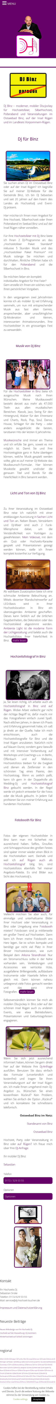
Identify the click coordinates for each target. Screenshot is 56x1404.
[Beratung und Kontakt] (28, 1214)
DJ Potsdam (10, 1362)
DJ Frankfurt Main (22, 1359)
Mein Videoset (31, 537)
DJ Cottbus (26, 1376)
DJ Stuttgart (12, 1359)
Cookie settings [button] (20, 1399)
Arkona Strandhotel (34, 955)
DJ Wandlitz (42, 1373)
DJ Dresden (43, 1359)
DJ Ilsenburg (14, 1379)
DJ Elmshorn (48, 1370)
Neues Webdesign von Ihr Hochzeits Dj (16, 1329)
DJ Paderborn (8, 1373)
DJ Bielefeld (29, 1382)
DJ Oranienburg (30, 1362)
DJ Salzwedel (50, 1382)
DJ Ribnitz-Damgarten (24, 1370)
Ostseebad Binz (42, 1132)
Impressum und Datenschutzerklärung (21, 1307)
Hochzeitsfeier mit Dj (27, 236)
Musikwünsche (12, 440)
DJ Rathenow (28, 1365)
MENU (11, 4)
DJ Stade (36, 1379)
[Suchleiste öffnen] (51, 62)
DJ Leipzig (29, 1359)
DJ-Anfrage (21, 1148)
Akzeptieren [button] (38, 1399)
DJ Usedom (41, 1370)
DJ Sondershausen (33, 1373)
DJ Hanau (17, 1382)
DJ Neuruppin (34, 1370)
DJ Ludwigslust (22, 1367)
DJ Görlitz (10, 1367)
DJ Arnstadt (51, 1376)
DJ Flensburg (44, 1376)
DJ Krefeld (48, 1365)
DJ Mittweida (50, 1362)
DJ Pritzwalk (22, 1379)
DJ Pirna (10, 1365)
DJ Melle (15, 1367)
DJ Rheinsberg (13, 1376)
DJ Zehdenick (7, 1370)
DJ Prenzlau (25, 1373)
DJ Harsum (14, 1370)
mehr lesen (19, 640)
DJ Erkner (35, 1365)
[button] (4, 3)
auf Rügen (24, 1144)
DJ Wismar (23, 1382)
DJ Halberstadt (36, 1367)
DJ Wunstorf (41, 1365)
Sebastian (9, 1164)
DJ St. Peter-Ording (35, 1376)
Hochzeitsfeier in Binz (27, 391)
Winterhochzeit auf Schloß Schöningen (16, 1336)
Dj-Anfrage (46, 1066)
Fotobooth (46, 926)
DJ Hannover (36, 1359)
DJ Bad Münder (17, 1373)
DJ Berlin (2, 1359)
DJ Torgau (36, 1382)
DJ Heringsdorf (45, 1367)
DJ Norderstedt (43, 1379)
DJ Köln (7, 1359)
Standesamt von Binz (39, 1123)
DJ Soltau (29, 1367)
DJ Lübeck (43, 1362)
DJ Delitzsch (20, 1376)
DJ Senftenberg (29, 1379)
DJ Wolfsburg (17, 1362)
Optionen (10, 1196)
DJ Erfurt (37, 1362)
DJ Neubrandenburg (18, 1365)
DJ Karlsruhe (50, 1359)
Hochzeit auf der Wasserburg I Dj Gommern (18, 1333)
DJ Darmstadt (11, 1382)
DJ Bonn (24, 1362)
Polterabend (28, 264)
